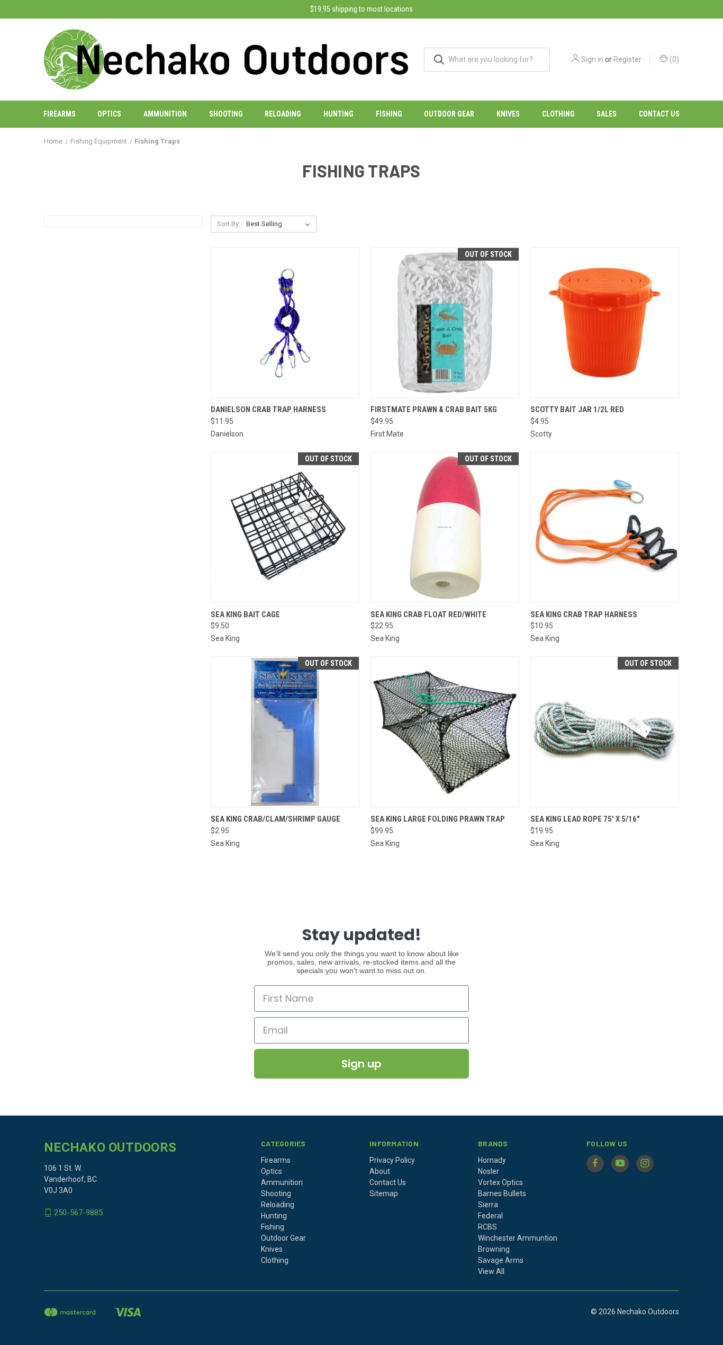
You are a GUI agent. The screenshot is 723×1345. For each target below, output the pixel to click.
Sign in (592, 59)
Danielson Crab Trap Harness (268, 409)
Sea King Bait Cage (245, 614)
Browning (494, 1249)
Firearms (59, 114)
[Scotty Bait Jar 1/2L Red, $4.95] (604, 323)
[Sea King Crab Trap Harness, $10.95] (604, 527)
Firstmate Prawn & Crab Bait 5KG (433, 409)
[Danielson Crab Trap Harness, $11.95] (285, 323)
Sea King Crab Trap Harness (583, 614)
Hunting (338, 114)
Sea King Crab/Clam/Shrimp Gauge (275, 819)
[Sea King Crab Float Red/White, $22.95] (445, 527)
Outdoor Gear (449, 114)
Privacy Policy (392, 1160)
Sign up (361, 1063)
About (379, 1171)
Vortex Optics (500, 1182)
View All (491, 1271)
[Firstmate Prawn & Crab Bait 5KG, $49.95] (445, 323)
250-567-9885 (78, 1212)
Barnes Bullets (502, 1193)
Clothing (558, 114)
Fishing (389, 114)
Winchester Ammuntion (517, 1238)
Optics (109, 114)
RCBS (487, 1227)
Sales (607, 114)
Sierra (488, 1204)
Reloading (283, 114)
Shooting (226, 114)
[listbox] (280, 224)
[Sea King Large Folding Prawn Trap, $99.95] (445, 731)
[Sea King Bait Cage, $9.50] (285, 527)
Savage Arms (500, 1260)
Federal (490, 1216)
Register (627, 59)
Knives (508, 114)
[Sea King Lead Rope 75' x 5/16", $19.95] (604, 731)
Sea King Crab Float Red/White (428, 614)
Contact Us (659, 114)
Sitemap (383, 1193)
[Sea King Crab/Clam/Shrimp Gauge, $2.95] (285, 731)
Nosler (488, 1171)
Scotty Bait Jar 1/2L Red (577, 409)
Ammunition (165, 114)
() (673, 59)
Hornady (492, 1160)
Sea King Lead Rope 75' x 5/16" (585, 819)
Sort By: (228, 224)
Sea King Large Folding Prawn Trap (437, 819)
